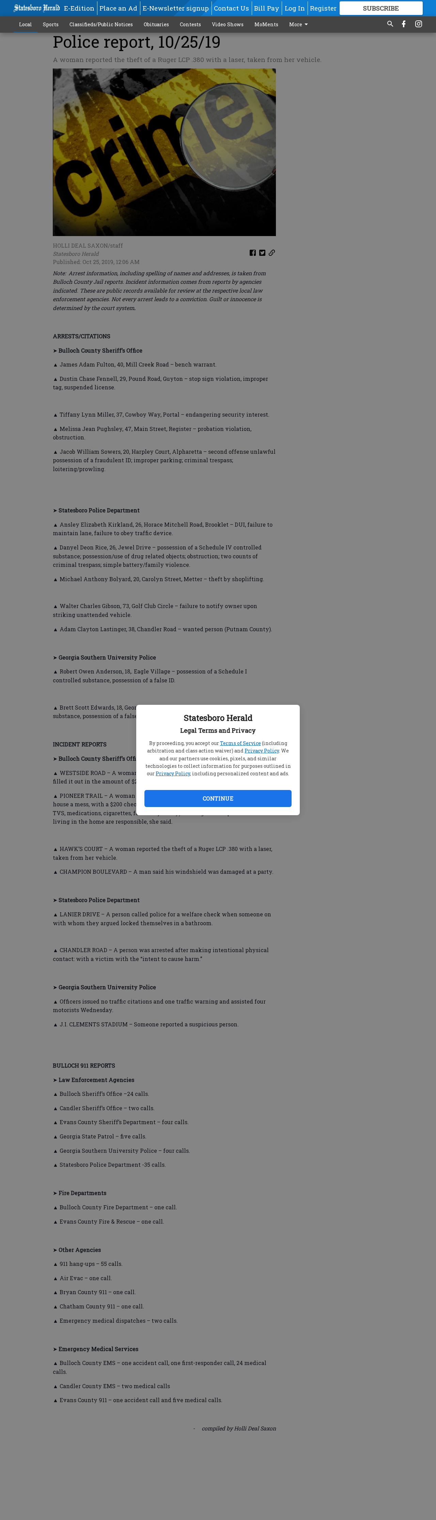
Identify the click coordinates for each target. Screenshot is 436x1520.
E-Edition (79, 8)
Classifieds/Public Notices (101, 24)
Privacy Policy (262, 750)
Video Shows (228, 24)
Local (25, 24)
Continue (218, 798)
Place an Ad (118, 8)
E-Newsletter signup (176, 8)
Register (323, 8)
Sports (51, 24)
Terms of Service (240, 743)
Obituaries (156, 24)
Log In (295, 8)
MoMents (266, 24)
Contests (190, 24)
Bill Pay (266, 8)
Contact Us (231, 8)
